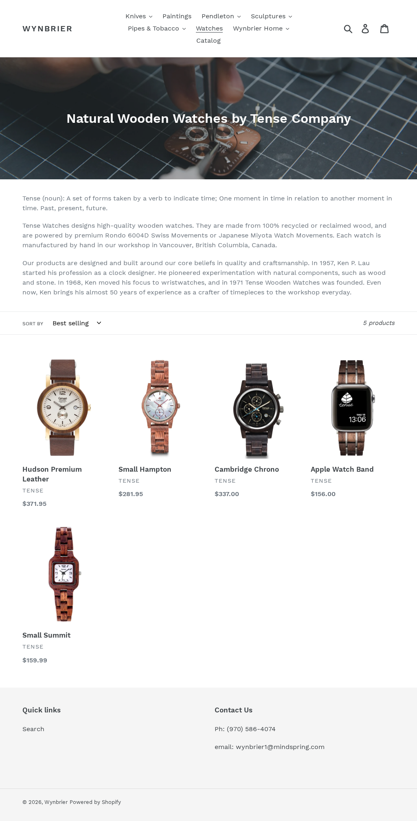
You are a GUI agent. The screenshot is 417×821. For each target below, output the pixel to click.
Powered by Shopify (95, 802)
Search (33, 729)
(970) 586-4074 (251, 729)
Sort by (32, 324)
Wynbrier (47, 28)
